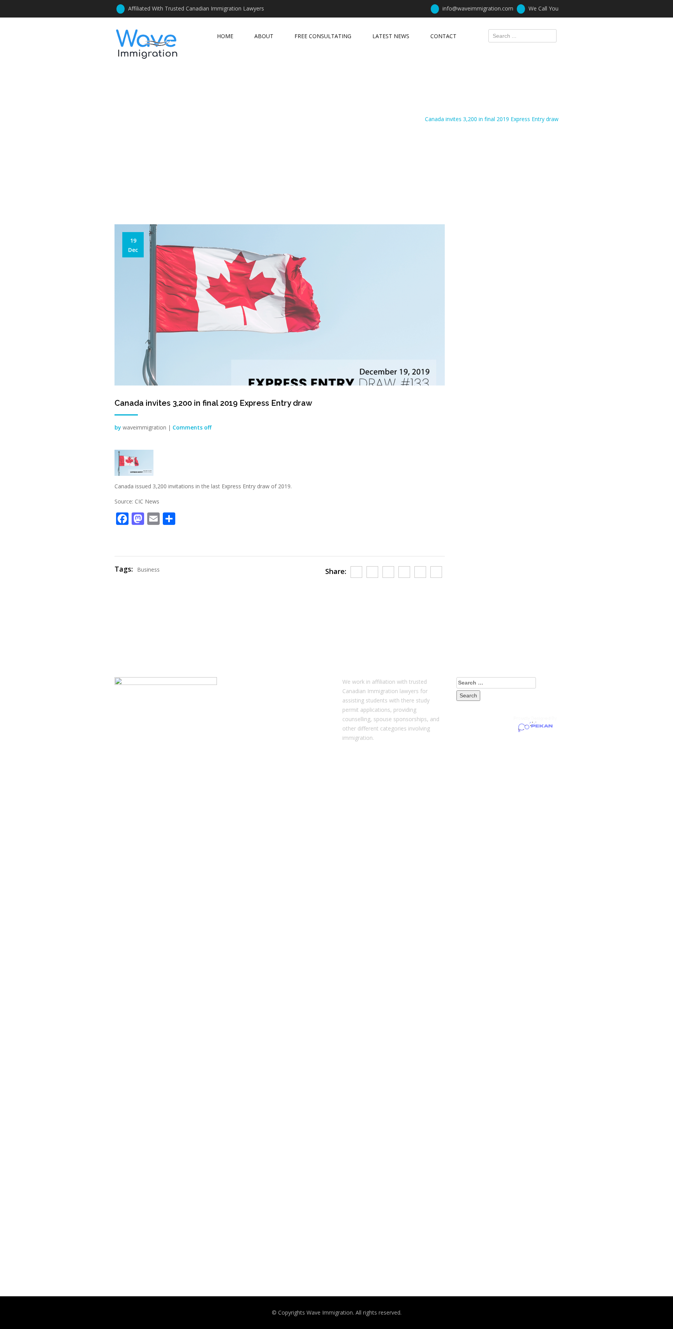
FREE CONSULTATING (322, 36)
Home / (413, 119)
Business (148, 569)
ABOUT (263, 36)
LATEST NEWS (390, 36)
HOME (225, 36)
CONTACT (443, 36)
